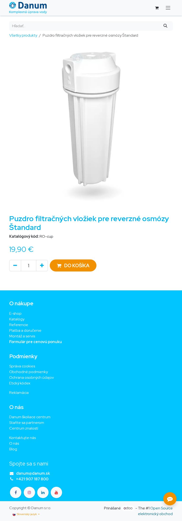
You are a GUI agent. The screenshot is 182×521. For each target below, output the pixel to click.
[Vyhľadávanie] (165, 26)
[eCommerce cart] (156, 8)
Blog (13, 449)
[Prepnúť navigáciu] (168, 8)
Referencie (18, 324)
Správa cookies (22, 366)
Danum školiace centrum (29, 416)
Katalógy (16, 319)
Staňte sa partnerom (26, 422)
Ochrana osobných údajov (31, 377)
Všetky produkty (23, 35)
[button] (73, 265)
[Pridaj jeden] (42, 265)
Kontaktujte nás (22, 437)
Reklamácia (19, 392)
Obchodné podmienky (28, 371)
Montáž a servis (22, 336)
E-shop (15, 313)
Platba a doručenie (25, 330)
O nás (14, 443)
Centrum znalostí (23, 428)
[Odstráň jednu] (15, 265)
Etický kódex (20, 383)
